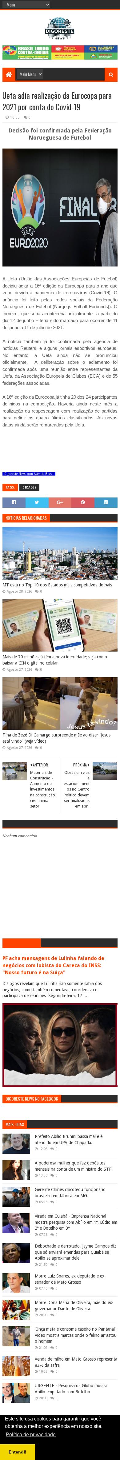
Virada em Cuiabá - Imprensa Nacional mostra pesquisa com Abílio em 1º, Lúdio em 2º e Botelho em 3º (76, 1222)
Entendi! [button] (17, 1452)
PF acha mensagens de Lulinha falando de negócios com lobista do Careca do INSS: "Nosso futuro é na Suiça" (53, 965)
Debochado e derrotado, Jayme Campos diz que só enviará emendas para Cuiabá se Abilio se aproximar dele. (75, 1252)
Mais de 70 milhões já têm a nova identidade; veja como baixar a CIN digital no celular (54, 659)
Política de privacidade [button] (31, 1434)
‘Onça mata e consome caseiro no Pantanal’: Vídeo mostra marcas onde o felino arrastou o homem (76, 1335)
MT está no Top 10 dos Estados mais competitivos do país (57, 584)
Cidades (29, 487)
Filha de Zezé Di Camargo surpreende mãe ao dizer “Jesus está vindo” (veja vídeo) (56, 738)
